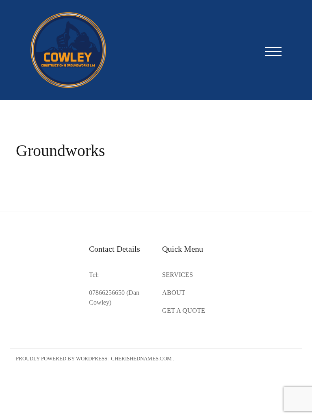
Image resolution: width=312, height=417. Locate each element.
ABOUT (173, 292)
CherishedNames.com (141, 359)
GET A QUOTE (183, 310)
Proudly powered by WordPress (61, 359)
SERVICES (177, 274)
